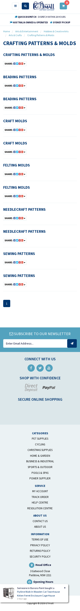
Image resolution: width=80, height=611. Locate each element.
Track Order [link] (40, 497)
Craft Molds (15, 120)
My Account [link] (40, 491)
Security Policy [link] (40, 556)
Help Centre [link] (40, 502)
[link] (31, 368)
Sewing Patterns (19, 253)
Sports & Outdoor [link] (40, 467)
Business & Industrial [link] (40, 461)
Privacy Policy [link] (40, 545)
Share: (8, 63)
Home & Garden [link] (40, 456)
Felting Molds (16, 165)
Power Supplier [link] (40, 478)
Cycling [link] (40, 444)
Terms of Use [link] (40, 539)
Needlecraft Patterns (24, 209)
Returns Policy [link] (40, 551)
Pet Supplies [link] (40, 438)
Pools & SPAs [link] (40, 473)
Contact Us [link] (40, 521)
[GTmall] (43, 5)
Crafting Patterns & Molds (29, 54)
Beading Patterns (19, 76)
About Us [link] (40, 527)
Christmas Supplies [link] (40, 450)
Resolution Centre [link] (40, 508)
